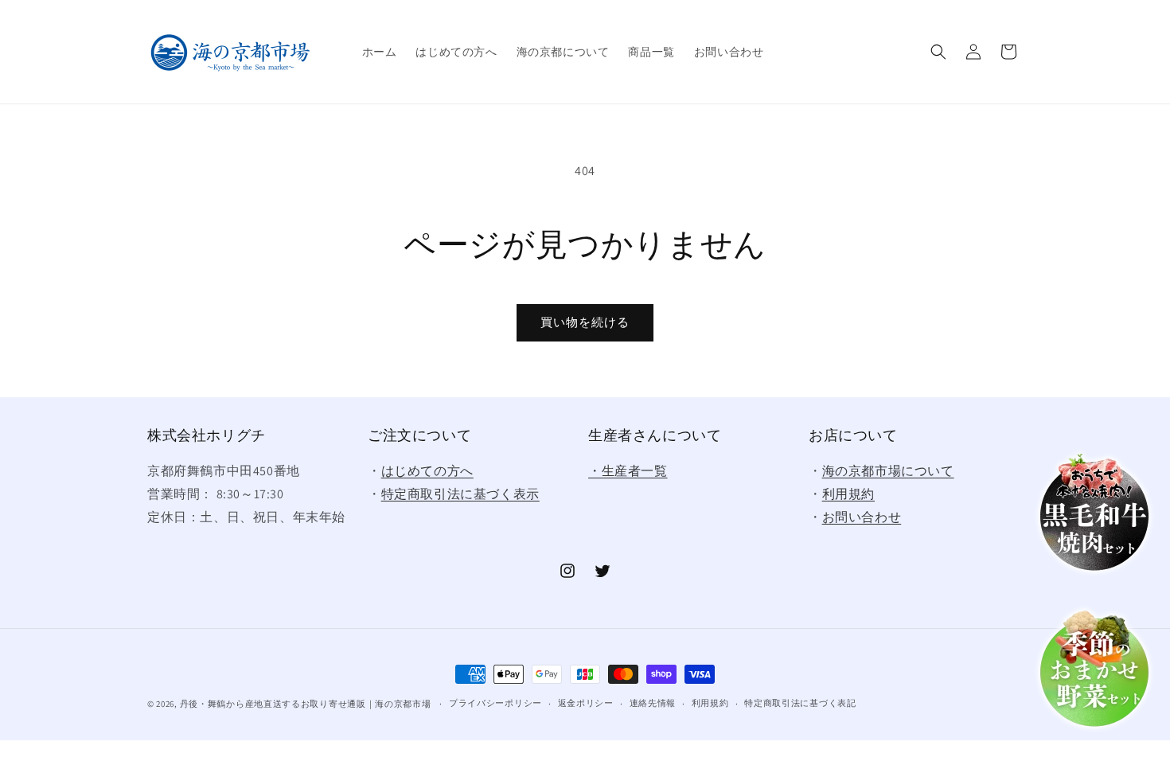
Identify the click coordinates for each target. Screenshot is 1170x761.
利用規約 (848, 494)
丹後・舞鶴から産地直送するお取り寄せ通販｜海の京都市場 (305, 703)
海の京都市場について (888, 470)
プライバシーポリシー (495, 702)
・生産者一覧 (628, 470)
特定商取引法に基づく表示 (460, 494)
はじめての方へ (427, 470)
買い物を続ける (585, 322)
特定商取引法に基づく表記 (800, 702)
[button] (938, 51)
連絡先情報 (653, 702)
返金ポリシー (586, 702)
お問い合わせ (862, 517)
